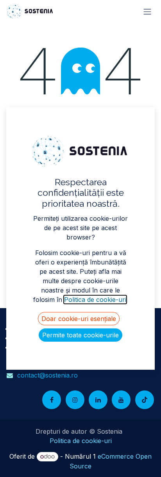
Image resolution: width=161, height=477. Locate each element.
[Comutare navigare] (147, 11)
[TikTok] (144, 399)
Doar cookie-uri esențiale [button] (78, 319)
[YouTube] (121, 399)
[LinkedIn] (98, 399)
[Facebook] (51, 399)
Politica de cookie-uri (81, 441)
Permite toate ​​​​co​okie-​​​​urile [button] (80, 335)
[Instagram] (75, 399)
